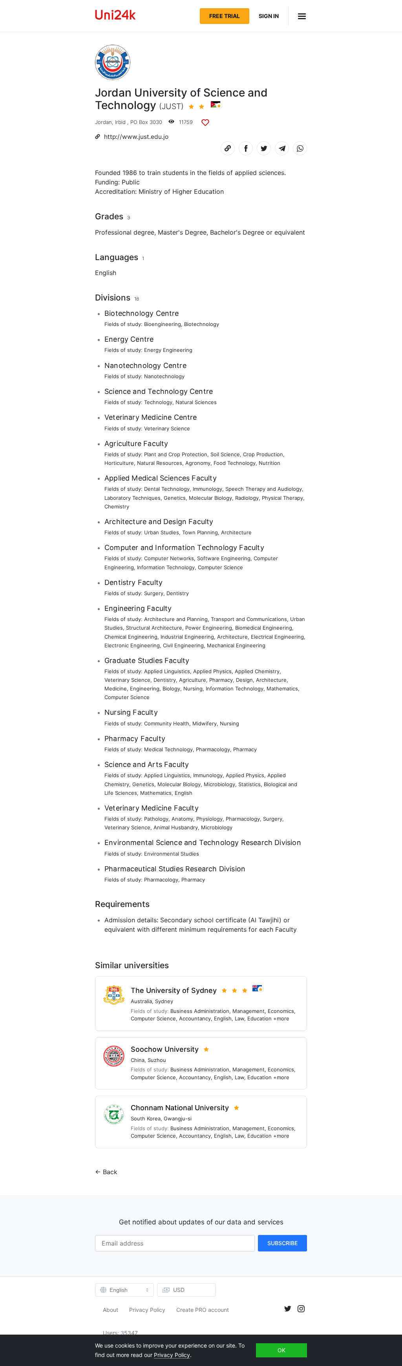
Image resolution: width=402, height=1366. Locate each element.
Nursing (193, 688)
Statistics (249, 784)
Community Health (166, 723)
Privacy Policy (147, 1309)
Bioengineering (162, 324)
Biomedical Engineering (263, 628)
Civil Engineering (183, 645)
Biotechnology (201, 324)
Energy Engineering (168, 350)
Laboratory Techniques (132, 498)
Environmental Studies (171, 854)
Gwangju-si (178, 1118)
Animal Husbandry (175, 827)
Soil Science (225, 454)
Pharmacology (213, 749)
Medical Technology (168, 749)
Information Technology (166, 567)
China (137, 1060)
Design (244, 680)
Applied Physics (212, 671)
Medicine (115, 688)
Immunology (207, 489)
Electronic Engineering (132, 645)
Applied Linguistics (167, 671)
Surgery (153, 593)
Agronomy (197, 463)
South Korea (146, 1118)
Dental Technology (167, 489)
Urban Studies (161, 532)
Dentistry (177, 593)
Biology (171, 688)
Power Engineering (208, 628)
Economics (281, 1011)
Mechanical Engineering (236, 645)
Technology (158, 402)
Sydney (164, 1001)
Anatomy (182, 819)
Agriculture (192, 680)
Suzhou (157, 1060)
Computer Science (220, 567)
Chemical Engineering (130, 637)
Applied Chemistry (257, 671)
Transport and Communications (249, 619)
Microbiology (219, 784)
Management (248, 1011)
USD (179, 1289)
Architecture (236, 532)
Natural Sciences (196, 402)
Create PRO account (202, 1309)
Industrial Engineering (187, 637)
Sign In (269, 16)
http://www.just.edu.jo (136, 136)
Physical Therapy (282, 498)
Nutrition (269, 463)
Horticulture (119, 463)
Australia (141, 1001)
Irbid (120, 122)
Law (239, 1018)
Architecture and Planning (176, 619)
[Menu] (297, 15)
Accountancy (195, 1018)
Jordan (103, 122)
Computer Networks (169, 558)
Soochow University (165, 1049)
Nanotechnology (164, 376)
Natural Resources (159, 463)
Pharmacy (221, 680)
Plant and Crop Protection (175, 454)
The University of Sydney (174, 990)
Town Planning (200, 532)
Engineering (144, 688)
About (110, 1309)
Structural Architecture (154, 628)
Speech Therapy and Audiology (263, 489)
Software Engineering (223, 558)
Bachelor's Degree (237, 232)
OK (281, 1350)
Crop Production (263, 454)
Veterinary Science (167, 428)
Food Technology (235, 463)
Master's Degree (182, 232)
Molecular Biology (210, 498)
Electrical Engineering (277, 637)
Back (110, 1172)
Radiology (247, 498)
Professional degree (124, 232)
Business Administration (199, 1011)
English (105, 273)
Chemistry (116, 506)
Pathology (156, 819)
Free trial (224, 16)
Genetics (175, 498)
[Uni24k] (115, 15)
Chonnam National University (180, 1108)
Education (259, 1018)
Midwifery (204, 723)
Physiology (209, 819)
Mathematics (282, 688)
